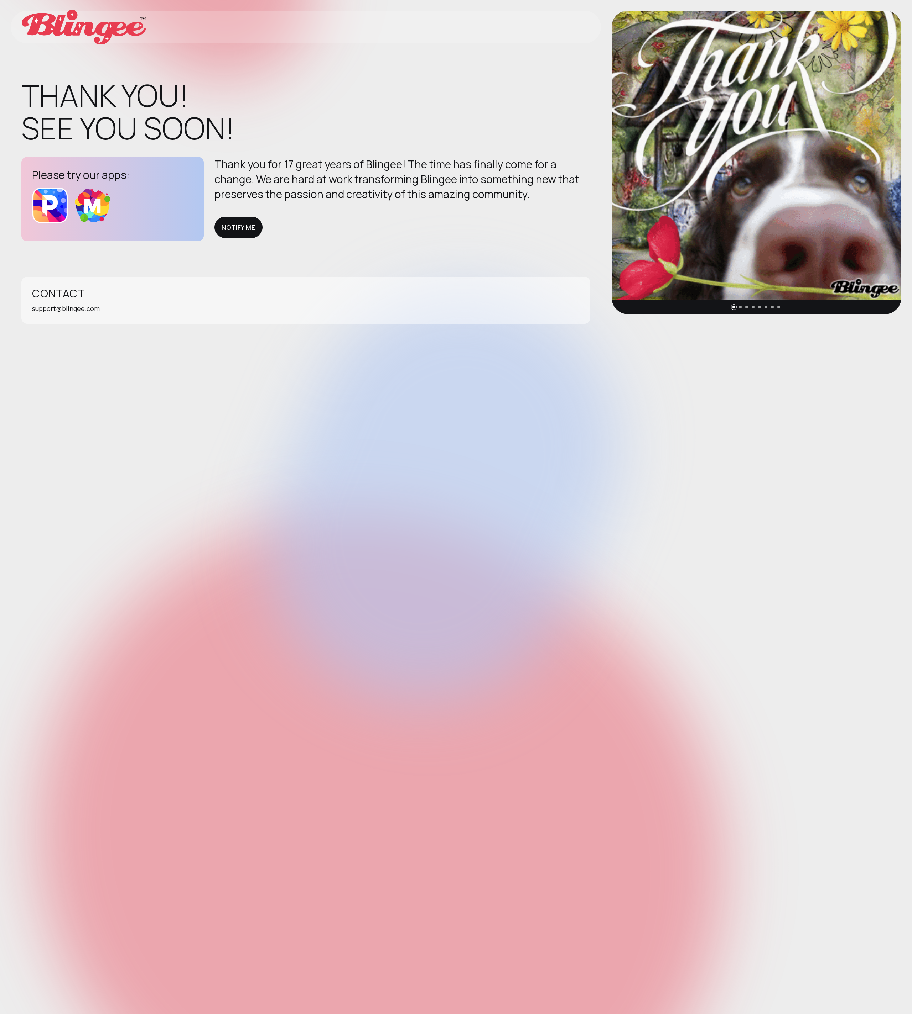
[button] (733, 307)
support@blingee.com (66, 308)
